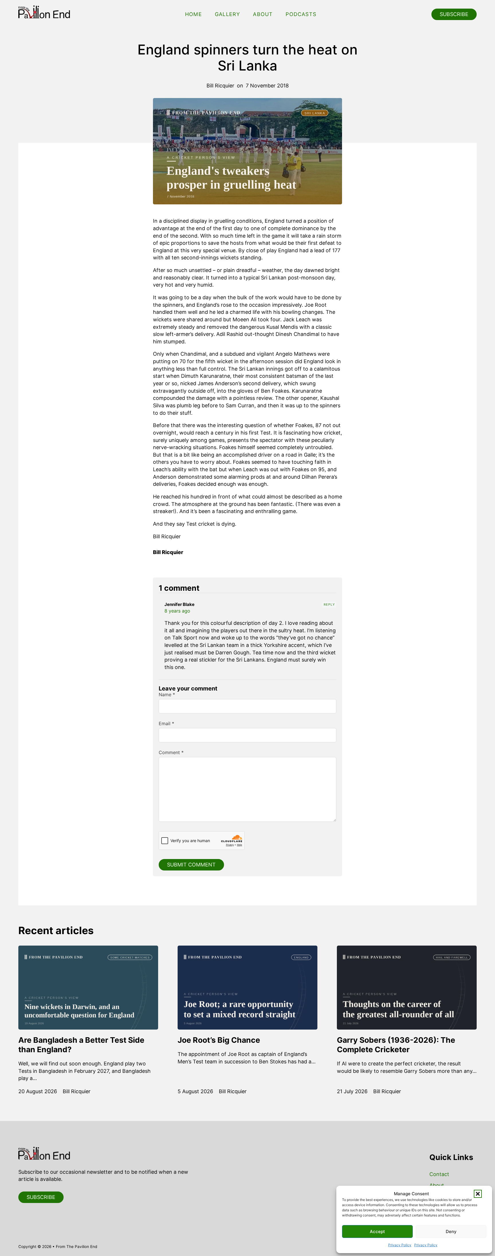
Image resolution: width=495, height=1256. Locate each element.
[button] (478, 1194)
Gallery (227, 14)
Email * (166, 723)
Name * (167, 694)
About (263, 14)
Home (193, 14)
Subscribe (454, 14)
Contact (439, 1174)
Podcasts (301, 14)
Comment (171, 752)
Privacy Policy (399, 1245)
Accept (377, 1231)
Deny (451, 1231)
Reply (329, 604)
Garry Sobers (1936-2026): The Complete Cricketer (396, 1044)
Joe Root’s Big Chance (219, 1039)
